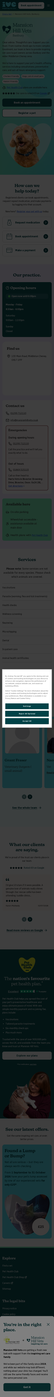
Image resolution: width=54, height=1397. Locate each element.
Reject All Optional (27, 714)
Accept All (27, 721)
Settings (27, 706)
